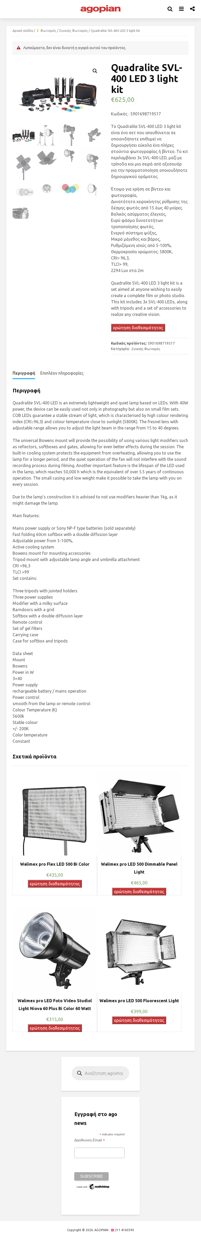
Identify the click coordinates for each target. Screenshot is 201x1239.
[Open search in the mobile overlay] (100, 1073)
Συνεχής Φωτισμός (73, 30)
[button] (95, 71)
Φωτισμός (48, 30)
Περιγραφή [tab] (24, 373)
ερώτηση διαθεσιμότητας (138, 327)
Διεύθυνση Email (89, 1140)
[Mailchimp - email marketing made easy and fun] (93, 1186)
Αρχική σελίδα (23, 30)
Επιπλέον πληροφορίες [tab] (61, 373)
